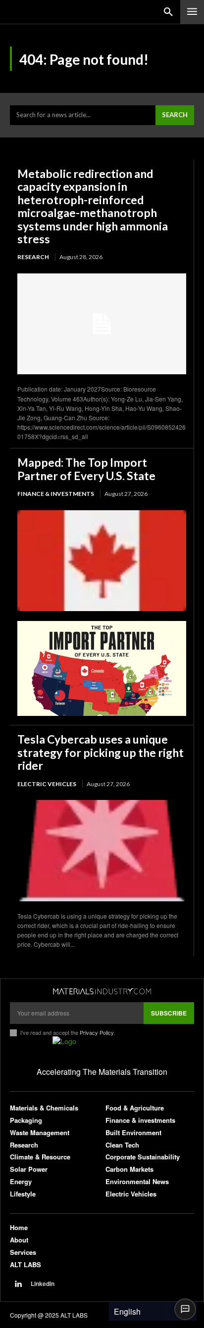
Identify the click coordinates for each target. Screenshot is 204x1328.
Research (33, 257)
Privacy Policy (96, 1032)
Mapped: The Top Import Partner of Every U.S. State (86, 468)
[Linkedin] (18, 1284)
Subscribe (169, 1013)
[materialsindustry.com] (102, 991)
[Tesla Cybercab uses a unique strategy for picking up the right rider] (101, 850)
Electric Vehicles (46, 784)
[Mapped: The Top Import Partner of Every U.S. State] (101, 561)
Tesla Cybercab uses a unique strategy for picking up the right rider (100, 752)
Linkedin (42, 1284)
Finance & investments (55, 493)
